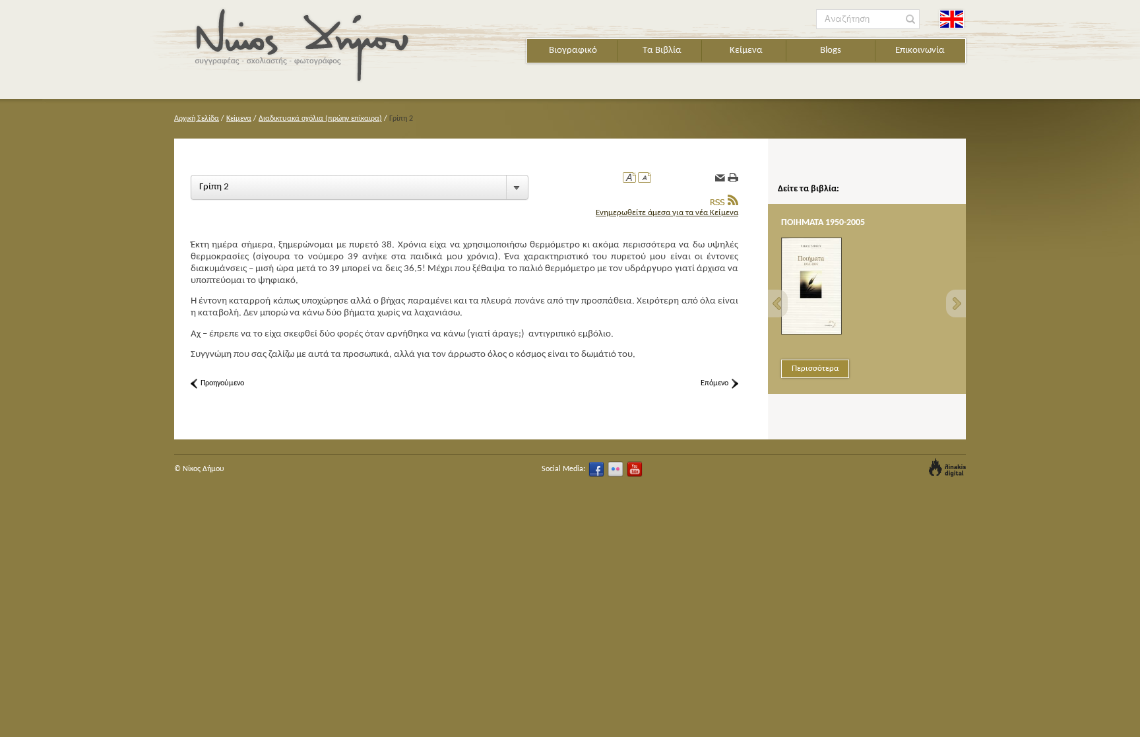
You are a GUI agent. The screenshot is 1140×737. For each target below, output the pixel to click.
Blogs (830, 50)
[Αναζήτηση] (911, 19)
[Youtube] (635, 469)
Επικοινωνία (920, 50)
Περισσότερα (815, 368)
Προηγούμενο (222, 383)
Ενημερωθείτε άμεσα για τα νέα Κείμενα (667, 212)
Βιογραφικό (573, 50)
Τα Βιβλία (662, 50)
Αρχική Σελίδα (196, 119)
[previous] (778, 303)
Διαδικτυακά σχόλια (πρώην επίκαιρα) (320, 119)
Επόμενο (714, 383)
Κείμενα (746, 50)
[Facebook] (596, 469)
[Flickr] (615, 469)
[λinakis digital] (947, 467)
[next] (956, 303)
